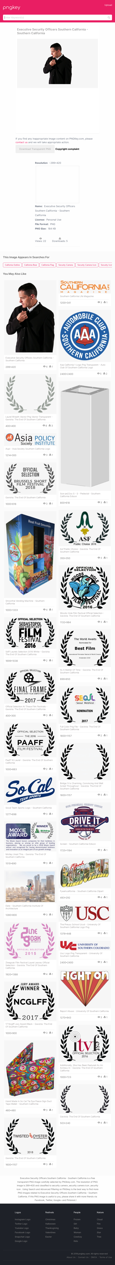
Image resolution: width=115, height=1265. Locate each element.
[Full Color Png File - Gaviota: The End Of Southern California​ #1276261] (85, 705)
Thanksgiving (52, 1228)
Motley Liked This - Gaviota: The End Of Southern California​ (26, 855)
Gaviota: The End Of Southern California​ (26, 497)
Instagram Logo (22, 1219)
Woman (77, 1232)
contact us (22, 142)
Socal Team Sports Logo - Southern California (29, 807)
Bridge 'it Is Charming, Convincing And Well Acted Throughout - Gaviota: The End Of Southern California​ (81, 786)
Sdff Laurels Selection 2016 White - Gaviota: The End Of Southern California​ (28, 653)
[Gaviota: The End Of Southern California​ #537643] (30, 478)
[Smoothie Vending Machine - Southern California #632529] (30, 554)
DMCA (94, 1257)
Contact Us (83, 1257)
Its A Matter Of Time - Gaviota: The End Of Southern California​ (81, 671)
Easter (48, 1236)
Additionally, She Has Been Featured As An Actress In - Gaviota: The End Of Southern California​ (81, 1068)
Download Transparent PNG (35, 148)
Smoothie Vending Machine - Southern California (25, 602)
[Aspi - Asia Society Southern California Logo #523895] (30, 439)
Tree (99, 1236)
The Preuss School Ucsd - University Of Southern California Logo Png (80, 925)
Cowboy (78, 1236)
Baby (76, 1228)
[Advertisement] (43, 110)
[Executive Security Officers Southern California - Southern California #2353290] (30, 317)
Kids (76, 1241)
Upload (108, 5)
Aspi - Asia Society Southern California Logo (28, 448)
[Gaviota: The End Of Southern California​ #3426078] (85, 1099)
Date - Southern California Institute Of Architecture (24, 907)
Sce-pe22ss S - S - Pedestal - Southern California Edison (80, 495)
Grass (100, 1228)
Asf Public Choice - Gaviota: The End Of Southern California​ (80, 550)
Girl (75, 1223)
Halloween (50, 1223)
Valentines (50, 1232)
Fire (98, 1223)
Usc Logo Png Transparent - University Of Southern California (81, 954)
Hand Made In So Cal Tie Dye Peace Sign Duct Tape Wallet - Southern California (29, 1102)
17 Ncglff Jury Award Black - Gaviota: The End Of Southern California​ (29, 1025)
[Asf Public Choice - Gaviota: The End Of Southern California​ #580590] (85, 528)
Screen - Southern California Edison (78, 844)
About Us (71, 1257)
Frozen (77, 1219)
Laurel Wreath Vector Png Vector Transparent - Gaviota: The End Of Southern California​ (29, 418)
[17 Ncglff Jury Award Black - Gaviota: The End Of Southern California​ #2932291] (30, 1001)
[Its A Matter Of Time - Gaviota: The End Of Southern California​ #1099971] (85, 648)
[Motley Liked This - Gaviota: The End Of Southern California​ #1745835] (30, 836)
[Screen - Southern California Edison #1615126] (85, 821)
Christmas (50, 1219)
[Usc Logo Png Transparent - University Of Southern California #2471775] (85, 946)
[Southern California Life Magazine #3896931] (85, 286)
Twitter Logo (21, 1223)
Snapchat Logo (22, 1236)
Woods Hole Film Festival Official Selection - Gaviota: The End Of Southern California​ (82, 614)
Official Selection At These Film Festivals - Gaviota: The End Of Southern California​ (26, 707)
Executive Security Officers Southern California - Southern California (30, 359)
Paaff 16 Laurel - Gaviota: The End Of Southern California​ (29, 761)
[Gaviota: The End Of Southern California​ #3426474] (30, 1136)
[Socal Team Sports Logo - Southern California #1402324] (30, 790)
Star (99, 1232)
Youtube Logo (22, 1228)
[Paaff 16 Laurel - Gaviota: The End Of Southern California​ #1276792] (30, 740)
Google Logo (21, 1241)
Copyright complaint (67, 148)
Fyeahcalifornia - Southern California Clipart (81, 891)
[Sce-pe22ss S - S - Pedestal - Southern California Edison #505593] (85, 436)
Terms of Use (105, 1257)
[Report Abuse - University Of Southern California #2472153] (85, 988)
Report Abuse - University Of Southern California (84, 1011)
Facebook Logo (22, 1232)
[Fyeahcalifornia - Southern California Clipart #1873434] (85, 873)
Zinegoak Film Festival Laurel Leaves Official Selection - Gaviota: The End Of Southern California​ (27, 965)
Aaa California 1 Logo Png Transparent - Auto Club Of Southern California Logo (82, 366)
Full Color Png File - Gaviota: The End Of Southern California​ (80, 728)
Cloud (100, 1219)
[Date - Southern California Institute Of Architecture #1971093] (30, 886)
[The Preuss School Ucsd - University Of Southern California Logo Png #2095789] (85, 913)
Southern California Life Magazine (77, 296)
